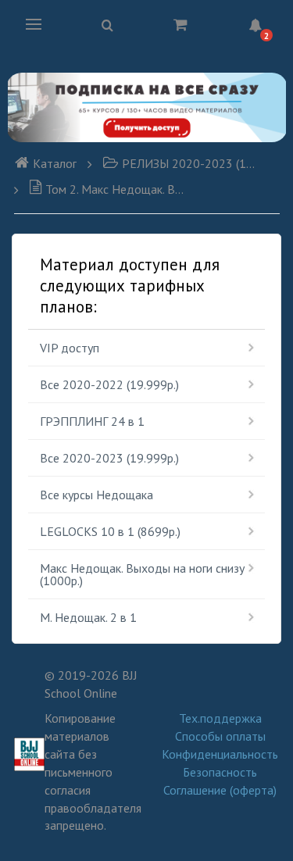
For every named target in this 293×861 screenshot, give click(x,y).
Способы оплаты (220, 736)
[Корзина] (180, 24)
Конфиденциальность (220, 754)
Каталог (55, 163)
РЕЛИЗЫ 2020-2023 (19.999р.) (190, 163)
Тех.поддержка (220, 718)
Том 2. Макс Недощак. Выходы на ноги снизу (115, 189)
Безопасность (220, 772)
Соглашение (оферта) (220, 790)
